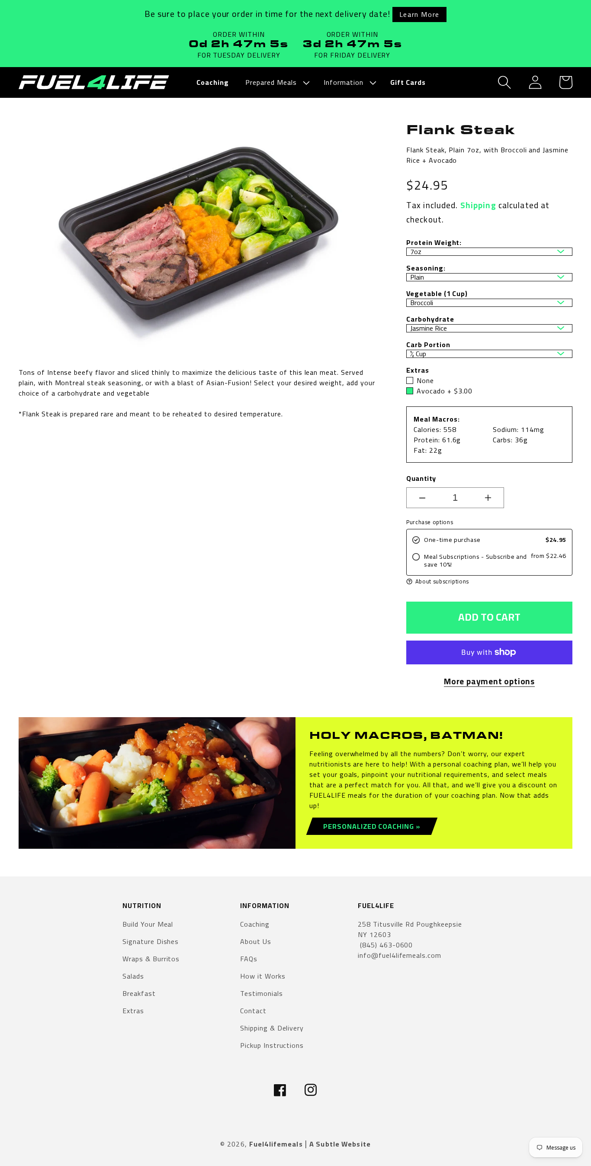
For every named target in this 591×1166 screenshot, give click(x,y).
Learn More (419, 14)
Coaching (255, 925)
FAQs (248, 958)
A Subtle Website (340, 1143)
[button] (276, 82)
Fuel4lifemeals (276, 1143)
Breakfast (139, 993)
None (425, 380)
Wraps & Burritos (151, 958)
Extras (133, 1010)
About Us (255, 941)
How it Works (263, 976)
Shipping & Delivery (272, 1027)
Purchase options (429, 522)
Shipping (478, 205)
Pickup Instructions (272, 1045)
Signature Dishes (150, 941)
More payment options (489, 681)
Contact (253, 1010)
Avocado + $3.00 (444, 391)
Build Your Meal (147, 925)
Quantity (421, 478)
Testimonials (261, 993)
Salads (133, 976)
